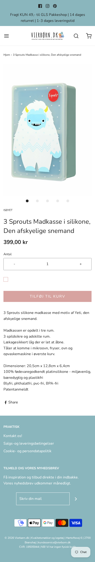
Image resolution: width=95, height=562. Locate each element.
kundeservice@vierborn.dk (54, 542)
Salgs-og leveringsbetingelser (28, 443)
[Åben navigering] (6, 35)
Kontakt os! (12, 435)
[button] (47, 130)
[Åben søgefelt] (76, 35)
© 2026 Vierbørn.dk (17, 538)
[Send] (76, 498)
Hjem (6, 55)
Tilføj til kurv (47, 296)
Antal (7, 254)
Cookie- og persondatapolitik (27, 451)
